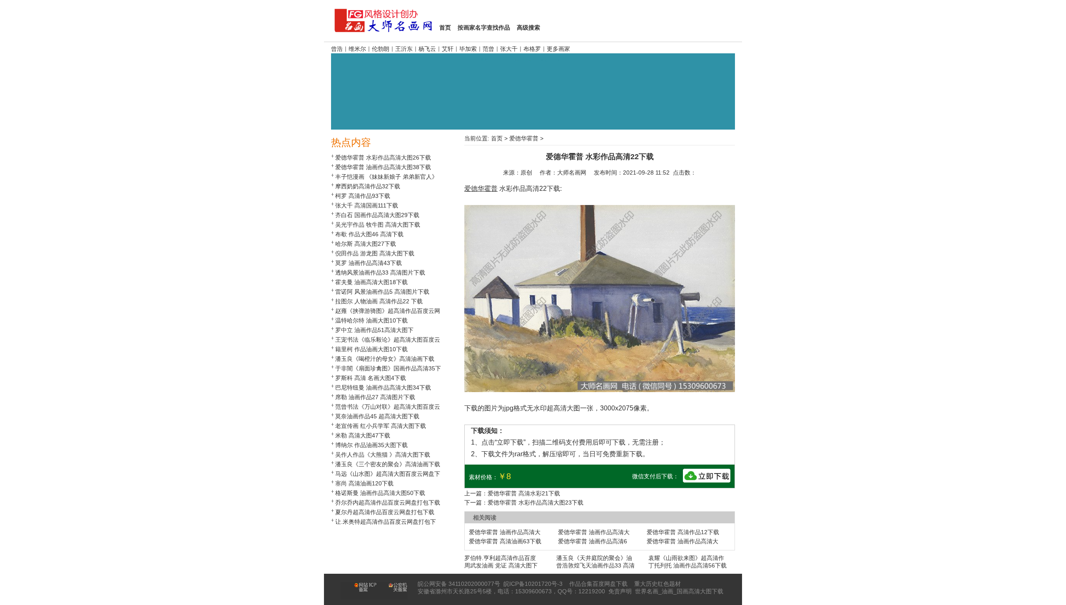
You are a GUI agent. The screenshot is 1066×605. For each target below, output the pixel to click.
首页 (497, 138)
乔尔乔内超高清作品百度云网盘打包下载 (387, 502)
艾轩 (447, 48)
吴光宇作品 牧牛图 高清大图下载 (377, 224)
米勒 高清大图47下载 (362, 435)
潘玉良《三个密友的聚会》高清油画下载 (387, 464)
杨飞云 (427, 48)
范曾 (488, 48)
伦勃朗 (380, 48)
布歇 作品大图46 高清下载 (369, 234)
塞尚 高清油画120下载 (364, 483)
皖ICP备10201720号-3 (533, 583)
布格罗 (532, 48)
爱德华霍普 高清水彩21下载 (524, 493)
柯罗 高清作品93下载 (362, 195)
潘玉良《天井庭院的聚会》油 (594, 558)
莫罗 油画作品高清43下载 (368, 263)
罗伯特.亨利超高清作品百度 (500, 558)
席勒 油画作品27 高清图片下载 (375, 397)
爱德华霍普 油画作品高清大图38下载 (383, 167)
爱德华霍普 (523, 138)
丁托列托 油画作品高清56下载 (687, 565)
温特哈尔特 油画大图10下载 (371, 320)
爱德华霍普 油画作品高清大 (504, 532)
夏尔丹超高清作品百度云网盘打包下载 (384, 512)
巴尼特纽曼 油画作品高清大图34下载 (383, 387)
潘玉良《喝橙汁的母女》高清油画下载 (384, 358)
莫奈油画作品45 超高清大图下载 (377, 416)
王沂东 (404, 48)
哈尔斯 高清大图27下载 (365, 243)
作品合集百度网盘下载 (598, 583)
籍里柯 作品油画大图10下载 (371, 349)
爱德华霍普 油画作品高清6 (592, 541)
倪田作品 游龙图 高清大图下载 (374, 253)
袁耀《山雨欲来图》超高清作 (686, 558)
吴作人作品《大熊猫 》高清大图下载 (382, 454)
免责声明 (620, 591)
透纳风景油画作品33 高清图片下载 (380, 272)
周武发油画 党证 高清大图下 (501, 565)
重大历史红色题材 (657, 583)
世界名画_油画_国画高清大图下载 (679, 591)
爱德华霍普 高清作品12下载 (683, 532)
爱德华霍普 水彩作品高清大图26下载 (383, 157)
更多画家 (558, 48)
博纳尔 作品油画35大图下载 (371, 445)
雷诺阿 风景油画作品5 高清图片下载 (382, 291)
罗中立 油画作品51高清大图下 (374, 330)
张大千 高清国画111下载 (366, 205)
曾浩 (337, 48)
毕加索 (468, 48)
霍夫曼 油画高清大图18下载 (371, 282)
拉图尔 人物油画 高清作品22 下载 (379, 301)
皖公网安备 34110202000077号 (459, 583)
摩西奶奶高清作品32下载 (367, 186)
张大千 (509, 48)
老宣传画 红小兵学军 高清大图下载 (380, 425)
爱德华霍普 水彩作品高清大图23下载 (535, 502)
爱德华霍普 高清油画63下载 (505, 541)
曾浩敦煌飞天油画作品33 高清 (595, 565)
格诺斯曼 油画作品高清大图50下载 (380, 493)
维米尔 (357, 48)
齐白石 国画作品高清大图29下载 (377, 215)
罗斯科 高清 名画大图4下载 (370, 378)
